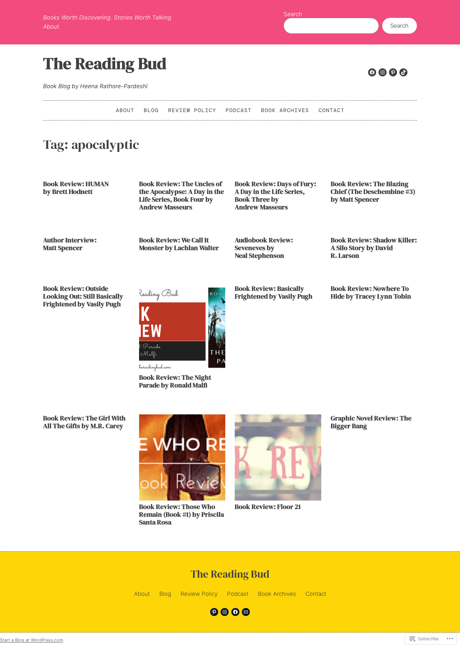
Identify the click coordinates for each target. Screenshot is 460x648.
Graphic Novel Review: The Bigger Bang (371, 422)
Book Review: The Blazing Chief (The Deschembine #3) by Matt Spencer (373, 191)
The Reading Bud (104, 63)
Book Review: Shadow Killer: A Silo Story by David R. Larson (374, 248)
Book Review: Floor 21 (268, 507)
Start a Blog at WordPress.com (31, 640)
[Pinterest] (393, 72)
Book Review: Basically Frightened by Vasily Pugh (274, 292)
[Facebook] (372, 72)
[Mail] (246, 612)
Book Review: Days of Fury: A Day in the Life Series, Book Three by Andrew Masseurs (275, 195)
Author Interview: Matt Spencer (70, 244)
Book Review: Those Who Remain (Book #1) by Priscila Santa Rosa (181, 514)
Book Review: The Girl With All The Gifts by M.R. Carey (84, 422)
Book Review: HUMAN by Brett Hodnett (76, 188)
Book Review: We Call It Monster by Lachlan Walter (179, 244)
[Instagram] (383, 72)
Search (293, 14)
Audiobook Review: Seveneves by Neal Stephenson (264, 248)
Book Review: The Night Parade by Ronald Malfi (175, 381)
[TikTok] (403, 72)
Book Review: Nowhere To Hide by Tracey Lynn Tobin (371, 292)
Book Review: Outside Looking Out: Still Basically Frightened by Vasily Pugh (83, 296)
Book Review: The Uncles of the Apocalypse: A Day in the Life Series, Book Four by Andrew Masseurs (181, 195)
